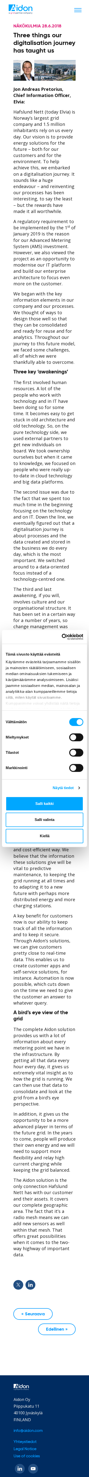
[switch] (76, 737)
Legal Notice (25, 1449)
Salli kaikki (44, 803)
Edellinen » (57, 1329)
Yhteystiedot (25, 1442)
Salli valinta (44, 819)
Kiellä (44, 836)
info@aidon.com (28, 1431)
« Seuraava (33, 1314)
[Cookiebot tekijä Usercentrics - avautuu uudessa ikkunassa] (62, 637)
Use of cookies (27, 1456)
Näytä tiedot (63, 788)
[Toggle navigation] (78, 10)
